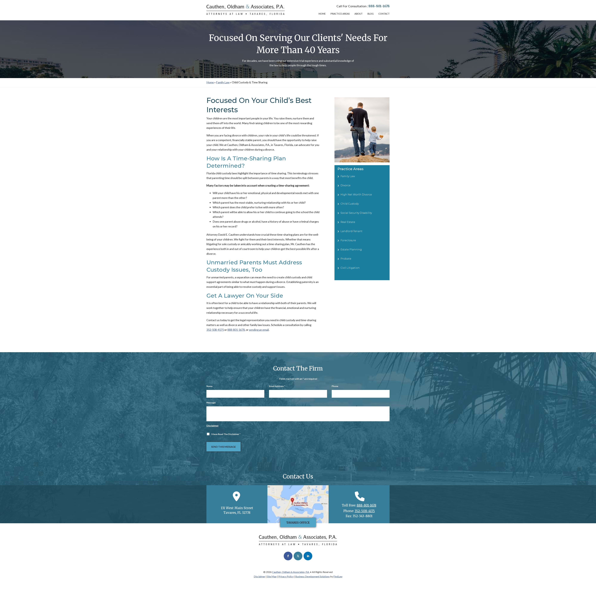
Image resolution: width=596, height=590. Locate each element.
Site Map (272, 576)
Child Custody (350, 203)
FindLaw (337, 576)
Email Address (277, 386)
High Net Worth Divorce (356, 194)
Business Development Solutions (312, 576)
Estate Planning (351, 249)
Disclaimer (212, 425)
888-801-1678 (379, 6)
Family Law (348, 176)
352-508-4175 (215, 329)
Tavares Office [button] (298, 522)
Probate (346, 258)
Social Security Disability (356, 212)
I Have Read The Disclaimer (225, 434)
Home (322, 13)
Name (209, 386)
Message (211, 402)
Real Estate (348, 222)
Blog (370, 13)
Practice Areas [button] (340, 13)
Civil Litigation (350, 267)
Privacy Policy (285, 576)
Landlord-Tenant (351, 231)
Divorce (345, 185)
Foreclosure (348, 240)
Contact (384, 13)
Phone (335, 386)
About (358, 13)
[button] (593, 567)
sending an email (259, 329)
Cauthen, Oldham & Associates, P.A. (290, 571)
